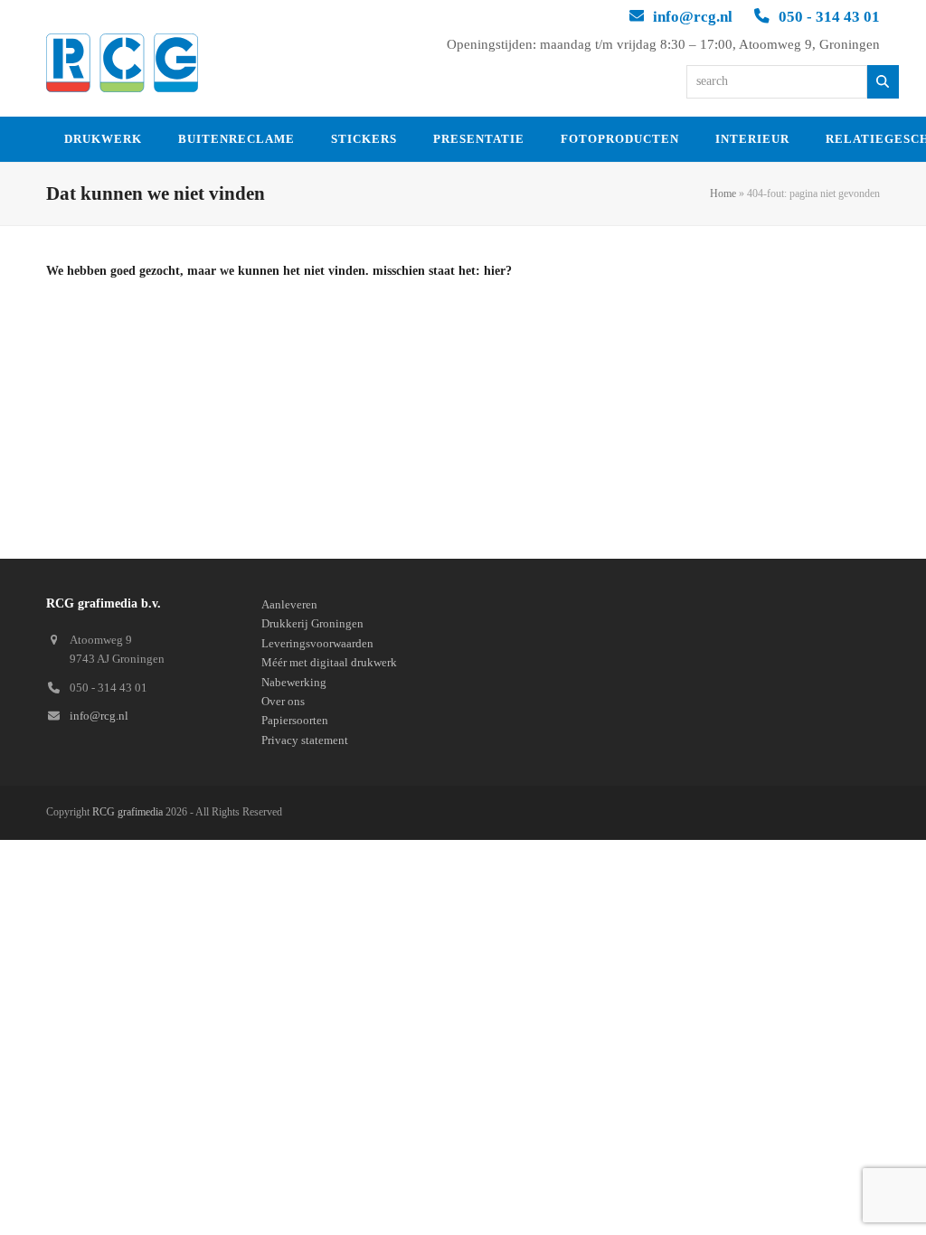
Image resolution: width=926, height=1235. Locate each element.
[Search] (883, 82)
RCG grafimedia (127, 812)
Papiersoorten (294, 720)
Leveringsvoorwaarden (317, 643)
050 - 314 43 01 (829, 16)
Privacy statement (304, 740)
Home (723, 193)
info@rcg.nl (692, 16)
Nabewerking (293, 682)
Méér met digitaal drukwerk (329, 662)
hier (495, 271)
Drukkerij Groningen (312, 623)
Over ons (283, 701)
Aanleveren (289, 604)
